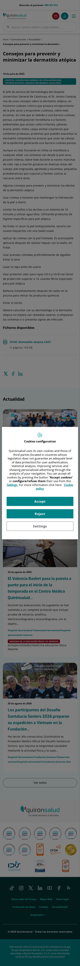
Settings (40, 526)
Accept (40, 501)
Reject (40, 514)
